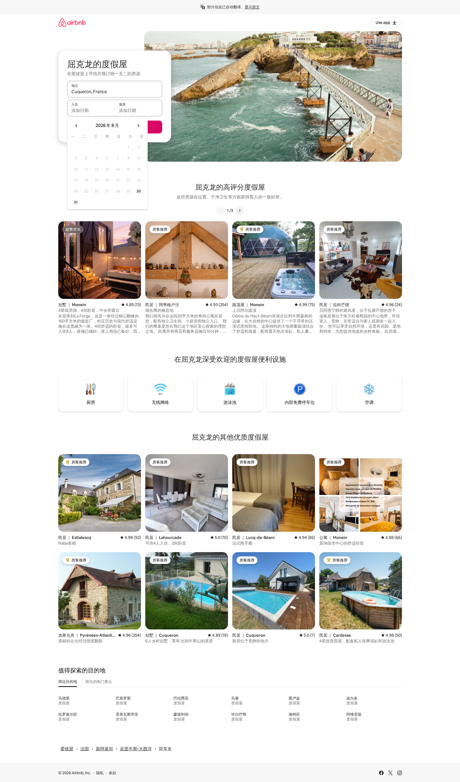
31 (76, 202)
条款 (112, 772)
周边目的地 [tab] (67, 681)
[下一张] (239, 210)
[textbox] (90, 110)
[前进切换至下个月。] (138, 125)
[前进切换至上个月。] (76, 125)
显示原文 (252, 7)
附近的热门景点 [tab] (99, 681)
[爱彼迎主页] (72, 22)
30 (138, 191)
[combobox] (114, 91)
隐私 (100, 772)
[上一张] (220, 210)
